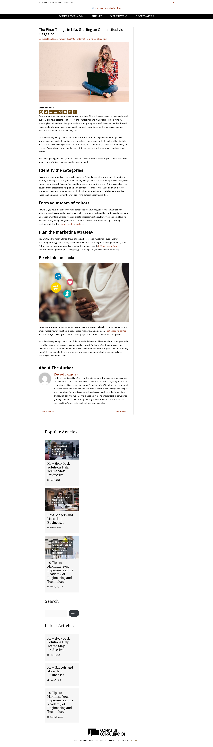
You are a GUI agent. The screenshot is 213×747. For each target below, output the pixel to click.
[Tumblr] (70, 112)
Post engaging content (116, 331)
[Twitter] (46, 112)
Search (74, 613)
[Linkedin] (55, 112)
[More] (75, 112)
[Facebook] (41, 112)
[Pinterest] (60, 112)
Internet (81, 39)
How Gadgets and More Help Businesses (60, 519)
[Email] (65, 112)
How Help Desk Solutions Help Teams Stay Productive (58, 469)
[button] (173, 2)
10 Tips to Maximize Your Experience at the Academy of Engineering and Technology (60, 572)
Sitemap (135, 740)
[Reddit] (51, 112)
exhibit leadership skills (72, 224)
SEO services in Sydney (108, 246)
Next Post (122, 411)
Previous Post (46, 411)
